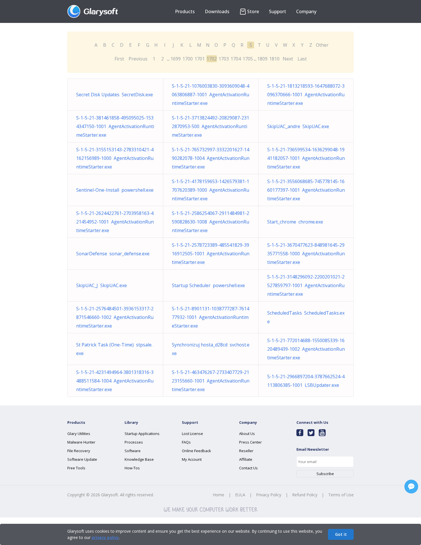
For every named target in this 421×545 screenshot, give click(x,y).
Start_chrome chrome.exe (295, 222)
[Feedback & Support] (411, 486)
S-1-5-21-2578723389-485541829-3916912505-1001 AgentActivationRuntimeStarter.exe (210, 253)
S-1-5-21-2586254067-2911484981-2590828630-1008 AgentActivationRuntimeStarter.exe (210, 222)
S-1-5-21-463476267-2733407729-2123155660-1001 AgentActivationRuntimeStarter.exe (210, 381)
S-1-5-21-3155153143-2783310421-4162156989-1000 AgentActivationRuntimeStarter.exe (115, 158)
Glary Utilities (78, 433)
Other (322, 45)
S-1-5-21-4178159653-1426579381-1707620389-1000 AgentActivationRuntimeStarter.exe (210, 190)
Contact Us (248, 467)
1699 (175, 59)
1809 (262, 59)
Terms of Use (341, 494)
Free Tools (76, 467)
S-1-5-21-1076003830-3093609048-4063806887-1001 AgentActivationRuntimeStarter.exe (210, 94)
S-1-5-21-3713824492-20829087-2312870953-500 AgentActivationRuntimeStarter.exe (210, 126)
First (119, 59)
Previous (138, 59)
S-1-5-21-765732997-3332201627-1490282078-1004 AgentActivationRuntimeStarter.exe (210, 158)
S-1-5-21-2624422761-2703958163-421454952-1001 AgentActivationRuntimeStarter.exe (115, 222)
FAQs (186, 442)
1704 (236, 59)
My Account (192, 459)
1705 (248, 59)
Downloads (217, 11)
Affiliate (245, 459)
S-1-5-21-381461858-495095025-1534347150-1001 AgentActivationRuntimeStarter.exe (115, 126)
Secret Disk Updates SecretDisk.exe (114, 94)
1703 (224, 59)
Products (185, 11)
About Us (247, 433)
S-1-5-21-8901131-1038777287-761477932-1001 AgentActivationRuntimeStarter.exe (210, 317)
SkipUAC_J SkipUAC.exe (101, 285)
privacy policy (105, 537)
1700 (187, 59)
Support (277, 11)
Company (306, 11)
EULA (240, 494)
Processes (134, 442)
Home (218, 494)
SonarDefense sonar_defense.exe (112, 253)
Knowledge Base (139, 459)
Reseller (246, 450)
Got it (341, 534)
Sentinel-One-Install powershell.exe (115, 190)
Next (288, 59)
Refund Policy (304, 494)
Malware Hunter (81, 442)
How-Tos (132, 467)
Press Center (250, 442)
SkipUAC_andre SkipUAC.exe (298, 126)
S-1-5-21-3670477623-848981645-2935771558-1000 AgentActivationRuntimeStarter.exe (306, 253)
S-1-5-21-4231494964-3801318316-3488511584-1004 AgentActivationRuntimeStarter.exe (115, 381)
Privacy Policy (268, 494)
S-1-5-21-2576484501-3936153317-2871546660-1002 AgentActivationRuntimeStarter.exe (115, 317)
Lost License (192, 433)
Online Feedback (196, 450)
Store (253, 11)
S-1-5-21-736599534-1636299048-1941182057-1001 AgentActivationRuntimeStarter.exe (306, 158)
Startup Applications (142, 433)
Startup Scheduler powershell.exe (208, 285)
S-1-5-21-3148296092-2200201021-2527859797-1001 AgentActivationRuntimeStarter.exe (306, 285)
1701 (199, 59)
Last (302, 59)
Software (133, 450)
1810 (274, 59)
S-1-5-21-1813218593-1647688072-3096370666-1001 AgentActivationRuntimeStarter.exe (306, 94)
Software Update (82, 459)
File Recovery (78, 450)
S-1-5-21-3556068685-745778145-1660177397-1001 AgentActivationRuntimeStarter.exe (306, 190)
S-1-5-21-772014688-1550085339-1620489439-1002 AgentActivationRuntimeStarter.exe (306, 349)
